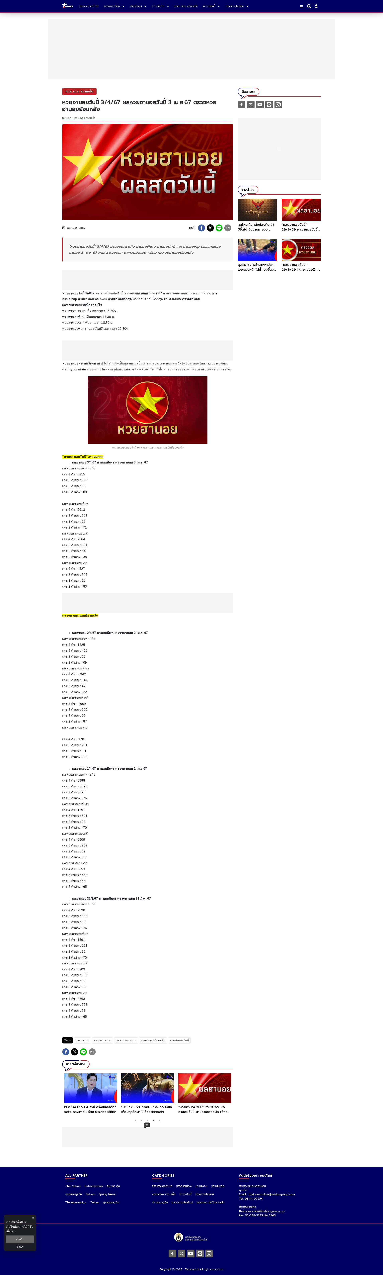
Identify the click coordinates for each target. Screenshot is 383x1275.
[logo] (67, 6)
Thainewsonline (75, 1202)
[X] (251, 104)
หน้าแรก (66, 118)
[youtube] (260, 104)
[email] (227, 228)
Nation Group (94, 1186)
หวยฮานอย (82, 1040)
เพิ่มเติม (10, 1231)
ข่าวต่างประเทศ (204, 1194)
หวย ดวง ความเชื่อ (85, 118)
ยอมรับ (20, 1239)
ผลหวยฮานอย (102, 1040)
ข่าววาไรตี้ (186, 1194)
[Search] (309, 6)
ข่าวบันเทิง (217, 1186)
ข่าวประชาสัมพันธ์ (182, 1202)
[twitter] (210, 228)
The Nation (73, 1186)
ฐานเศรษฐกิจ (111, 1202)
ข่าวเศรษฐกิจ (160, 1202)
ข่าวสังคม (201, 1186)
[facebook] (201, 228)
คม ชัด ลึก (113, 1186)
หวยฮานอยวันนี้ (179, 1040)
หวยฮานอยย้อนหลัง (153, 1040)
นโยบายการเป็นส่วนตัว (210, 1202)
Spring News (107, 1194)
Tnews (94, 1202)
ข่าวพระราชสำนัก (162, 1186)
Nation (90, 1194)
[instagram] (278, 104)
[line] (219, 228)
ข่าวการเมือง (184, 1186)
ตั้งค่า (20, 1247)
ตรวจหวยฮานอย (126, 1040)
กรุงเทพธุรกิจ (73, 1194)
